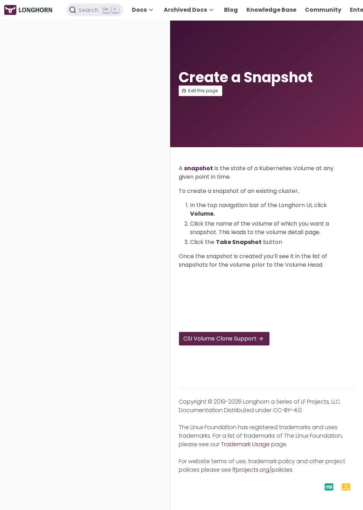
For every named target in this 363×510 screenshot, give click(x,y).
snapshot (198, 168)
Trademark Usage (245, 444)
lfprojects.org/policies (262, 470)
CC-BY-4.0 (287, 410)
